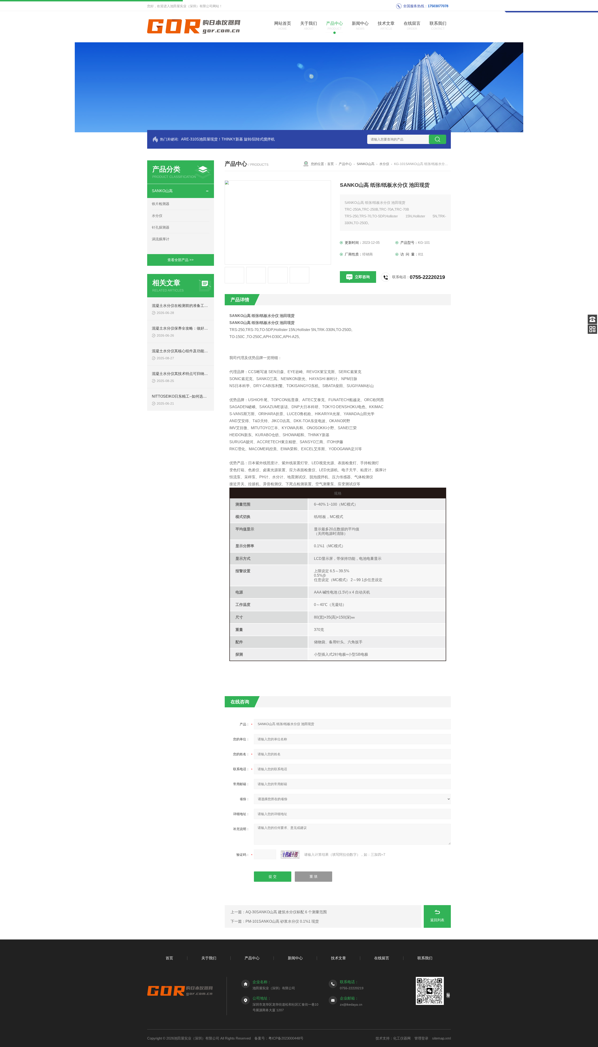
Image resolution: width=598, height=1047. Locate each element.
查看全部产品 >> (180, 260)
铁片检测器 (160, 204)
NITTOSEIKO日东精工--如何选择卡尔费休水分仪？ (194, 396)
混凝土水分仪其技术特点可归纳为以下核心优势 (191, 374)
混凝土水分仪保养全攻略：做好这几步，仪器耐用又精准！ (200, 328)
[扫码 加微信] (592, 329)
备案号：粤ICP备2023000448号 (278, 1038)
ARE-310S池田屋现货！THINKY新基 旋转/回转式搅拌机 (228, 139)
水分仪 (157, 216)
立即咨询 (362, 277)
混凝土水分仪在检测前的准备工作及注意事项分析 (193, 306)
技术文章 (338, 958)
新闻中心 (295, 958)
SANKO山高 (162, 191)
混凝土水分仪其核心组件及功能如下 (182, 351)
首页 (330, 164)
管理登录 (421, 1038)
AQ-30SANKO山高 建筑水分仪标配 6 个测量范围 (286, 912)
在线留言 (381, 958)
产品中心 (345, 164)
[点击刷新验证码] (290, 855)
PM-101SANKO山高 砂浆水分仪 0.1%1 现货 (282, 921)
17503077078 (438, 6)
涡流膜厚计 (160, 239)
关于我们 (208, 958)
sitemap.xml (441, 1038)
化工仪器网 (402, 1038)
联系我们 (424, 958)
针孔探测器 (160, 227)
